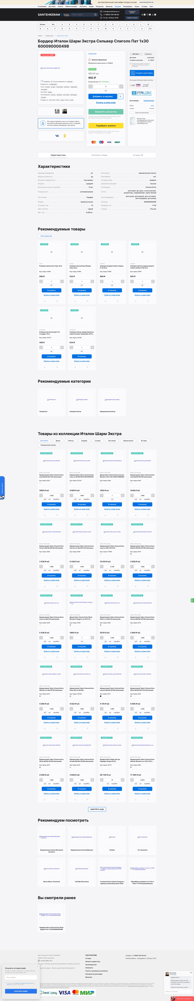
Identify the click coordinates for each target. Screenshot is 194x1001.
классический (60, 86)
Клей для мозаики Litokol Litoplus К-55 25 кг (111, 267)
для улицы (43, 97)
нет (51, 81)
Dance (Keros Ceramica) (51, 881)
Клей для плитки (75, 411)
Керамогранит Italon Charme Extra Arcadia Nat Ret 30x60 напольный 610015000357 (82, 760)
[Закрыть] (37, 966)
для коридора (74, 94)
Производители (90, 964)
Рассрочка (99, 6)
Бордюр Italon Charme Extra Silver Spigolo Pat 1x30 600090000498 (52, 928)
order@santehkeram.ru (111, 11)
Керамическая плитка (107, 411)
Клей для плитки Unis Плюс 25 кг (50, 266)
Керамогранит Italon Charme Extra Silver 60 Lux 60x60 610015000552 (82, 689)
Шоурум (118, 6)
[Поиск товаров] (95, 14)
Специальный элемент (48, 445)
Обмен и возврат (71, 6)
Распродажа (127, 6)
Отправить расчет (132, 12)
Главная (40, 35)
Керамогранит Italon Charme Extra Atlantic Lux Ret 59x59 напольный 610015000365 (51, 689)
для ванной (59, 94)
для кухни (53, 94)
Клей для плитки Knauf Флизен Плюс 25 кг (80, 267)
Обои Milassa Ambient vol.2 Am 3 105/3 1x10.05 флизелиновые (142, 882)
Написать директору (92, 961)
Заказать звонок (132, 17)
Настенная (112, 441)
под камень (69, 81)
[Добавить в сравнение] (45, 301)
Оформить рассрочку (106, 112)
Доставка (52, 6)
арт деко (53, 86)
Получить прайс (21, 991)
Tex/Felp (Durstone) (82, 881)
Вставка (144, 441)
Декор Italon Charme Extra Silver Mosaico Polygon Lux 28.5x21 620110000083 (81, 618)
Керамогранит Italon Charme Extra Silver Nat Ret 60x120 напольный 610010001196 (142, 689)
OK (64, 136)
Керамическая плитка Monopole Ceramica (51, 851)
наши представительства (146, 2)
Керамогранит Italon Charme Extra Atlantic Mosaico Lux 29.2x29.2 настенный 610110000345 (142, 760)
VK (57, 136)
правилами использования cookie (138, 986)
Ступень (98, 441)
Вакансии (109, 6)
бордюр (50, 92)
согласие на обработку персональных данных (55, 987)
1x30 (50, 100)
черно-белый (44, 89)
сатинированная (53, 84)
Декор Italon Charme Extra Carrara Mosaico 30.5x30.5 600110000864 (112, 476)
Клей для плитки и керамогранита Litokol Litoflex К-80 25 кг (142, 267)
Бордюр (84, 441)
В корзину (51, 290)
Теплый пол (43, 411)
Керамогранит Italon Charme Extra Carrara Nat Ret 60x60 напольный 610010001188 (51, 547)
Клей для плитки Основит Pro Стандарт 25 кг (49, 333)
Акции (91, 6)
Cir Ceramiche (142, 850)
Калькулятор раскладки (93, 974)
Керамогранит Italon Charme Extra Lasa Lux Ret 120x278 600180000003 (112, 547)
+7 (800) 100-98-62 (111, 15)
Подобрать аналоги (106, 125)
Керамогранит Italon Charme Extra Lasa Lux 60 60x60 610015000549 (82, 476)
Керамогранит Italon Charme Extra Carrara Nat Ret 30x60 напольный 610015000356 (142, 618)
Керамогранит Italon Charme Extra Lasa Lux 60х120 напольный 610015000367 (51, 618)
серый (62, 100)
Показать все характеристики (142, 112)
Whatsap (192, 600)
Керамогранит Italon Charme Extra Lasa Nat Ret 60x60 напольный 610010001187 (142, 476)
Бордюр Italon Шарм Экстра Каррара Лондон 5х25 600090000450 (110, 760)
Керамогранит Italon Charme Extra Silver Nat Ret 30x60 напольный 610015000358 (51, 760)
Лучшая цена (92, 53)
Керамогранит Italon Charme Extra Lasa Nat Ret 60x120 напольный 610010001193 (51, 476)
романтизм (66, 86)
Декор (58, 441)
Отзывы (144, 6)
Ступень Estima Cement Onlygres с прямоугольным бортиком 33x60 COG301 (112, 882)
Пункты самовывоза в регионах (96, 971)
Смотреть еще (97, 809)
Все (53, 24)
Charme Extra (149, 101)
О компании (42, 6)
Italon (152, 105)
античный (47, 86)
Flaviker (112, 850)
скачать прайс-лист (46, 960)
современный (74, 86)
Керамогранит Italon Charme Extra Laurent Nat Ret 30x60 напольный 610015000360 (112, 689)
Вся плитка (44, 441)
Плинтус (71, 441)
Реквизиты (89, 968)
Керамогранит (49, 35)
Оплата (60, 6)
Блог (151, 6)
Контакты (83, 6)
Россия (71, 100)
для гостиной (66, 94)
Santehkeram (49, 14)
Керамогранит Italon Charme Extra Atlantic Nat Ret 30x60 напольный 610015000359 (142, 547)
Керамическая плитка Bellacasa (82, 850)
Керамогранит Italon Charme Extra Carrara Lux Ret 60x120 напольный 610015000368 (82, 547)
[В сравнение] (120, 96)
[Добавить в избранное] (57, 301)
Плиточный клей (46, 236)
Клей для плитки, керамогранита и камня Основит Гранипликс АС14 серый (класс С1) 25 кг (82, 333)
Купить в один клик (106, 102)
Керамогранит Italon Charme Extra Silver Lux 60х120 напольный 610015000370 (112, 618)
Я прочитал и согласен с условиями (20, 984)
